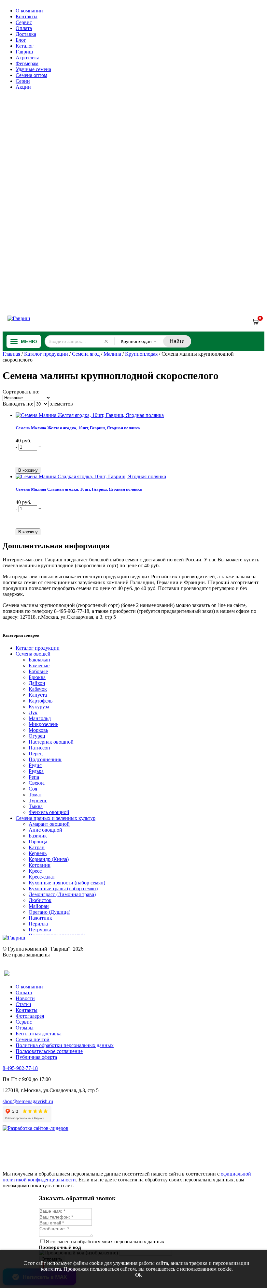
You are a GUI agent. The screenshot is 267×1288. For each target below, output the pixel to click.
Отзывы (25, 1027)
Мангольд (40, 718)
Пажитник (40, 918)
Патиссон (39, 747)
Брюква (37, 677)
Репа (34, 777)
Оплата (24, 28)
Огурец (37, 736)
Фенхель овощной (49, 812)
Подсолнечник (45, 759)
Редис (35, 765)
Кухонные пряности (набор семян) (67, 882)
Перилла (38, 923)
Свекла (37, 783)
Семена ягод (86, 354)
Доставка (26, 34)
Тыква (36, 806)
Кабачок (38, 689)
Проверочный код (60, 1247)
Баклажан (39, 659)
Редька (36, 771)
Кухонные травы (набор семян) (63, 888)
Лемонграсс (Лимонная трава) (62, 894)
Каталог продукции (46, 354)
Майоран (39, 906)
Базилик (38, 835)
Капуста (38, 695)
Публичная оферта (36, 1057)
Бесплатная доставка (39, 1033)
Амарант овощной (49, 824)
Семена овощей (33, 654)
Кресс (35, 871)
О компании (29, 10)
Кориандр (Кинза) (49, 859)
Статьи (23, 1004)
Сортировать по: (21, 391)
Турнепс (38, 800)
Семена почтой (32, 1039)
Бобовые (38, 671)
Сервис (24, 22)
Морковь (38, 730)
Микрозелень (43, 724)
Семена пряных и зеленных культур (55, 818)
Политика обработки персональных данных (65, 1045)
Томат (35, 794)
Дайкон (37, 683)
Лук (33, 712)
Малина (112, 354)
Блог (21, 40)
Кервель (38, 853)
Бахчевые (39, 665)
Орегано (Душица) (49, 912)
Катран (37, 847)
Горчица (38, 841)
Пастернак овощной (51, 742)
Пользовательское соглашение (49, 1051)
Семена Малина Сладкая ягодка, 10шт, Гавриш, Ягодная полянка (79, 489)
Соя (33, 789)
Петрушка (40, 929)
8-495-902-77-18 (20, 1068)
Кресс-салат (42, 877)
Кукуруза (39, 706)
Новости (25, 998)
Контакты (26, 16)
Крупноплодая (141, 354)
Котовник (39, 865)
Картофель (40, 700)
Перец (36, 753)
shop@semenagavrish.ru (28, 1101)
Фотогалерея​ (30, 1016)
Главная (11, 354)
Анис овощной (45, 830)
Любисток (40, 900)
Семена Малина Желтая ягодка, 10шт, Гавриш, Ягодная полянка (78, 427)
